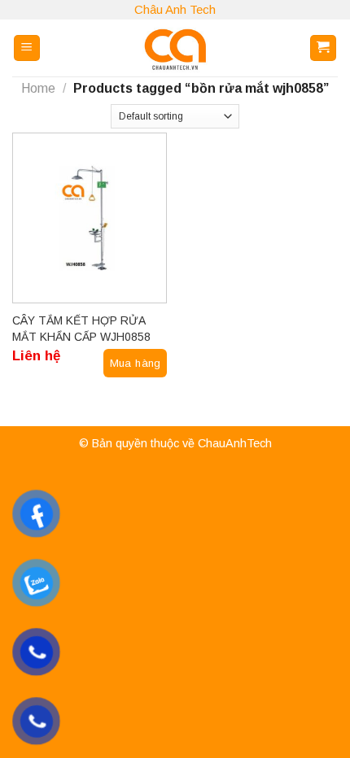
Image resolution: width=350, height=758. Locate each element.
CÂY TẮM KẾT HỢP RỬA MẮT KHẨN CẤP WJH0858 (81, 328)
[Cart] (323, 48)
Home (38, 88)
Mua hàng (135, 363)
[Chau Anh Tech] (175, 48)
